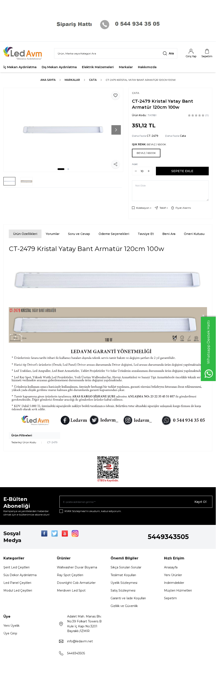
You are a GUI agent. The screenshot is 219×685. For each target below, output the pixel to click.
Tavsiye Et (146, 234)
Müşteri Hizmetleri (178, 590)
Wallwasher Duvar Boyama (77, 567)
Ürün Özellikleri (25, 234)
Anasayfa (171, 567)
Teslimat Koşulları (123, 575)
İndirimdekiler (174, 583)
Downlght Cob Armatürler (76, 583)
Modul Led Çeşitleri (17, 590)
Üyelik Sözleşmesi (124, 583)
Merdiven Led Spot (71, 590)
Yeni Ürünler (173, 575)
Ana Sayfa (48, 79)
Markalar (126, 67)
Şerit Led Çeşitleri (16, 567)
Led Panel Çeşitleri (17, 583)
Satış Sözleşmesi (123, 590)
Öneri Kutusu (194, 234)
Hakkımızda (147, 67)
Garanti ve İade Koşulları (128, 598)
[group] (63, 130)
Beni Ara (168, 234)
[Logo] (25, 53)
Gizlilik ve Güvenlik (124, 606)
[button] (61, 169)
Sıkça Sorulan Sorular (126, 567)
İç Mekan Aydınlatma (20, 67)
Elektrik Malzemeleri (98, 67)
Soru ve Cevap (79, 234)
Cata (93, 79)
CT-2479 (152, 135)
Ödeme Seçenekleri (114, 234)
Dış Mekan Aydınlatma (59, 67)
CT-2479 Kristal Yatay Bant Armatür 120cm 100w (141, 79)
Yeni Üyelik (11, 626)
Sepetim (170, 598)
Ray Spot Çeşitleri (70, 575)
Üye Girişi (10, 633)
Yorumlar (52, 234)
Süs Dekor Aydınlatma (20, 575)
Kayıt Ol (200, 502)
